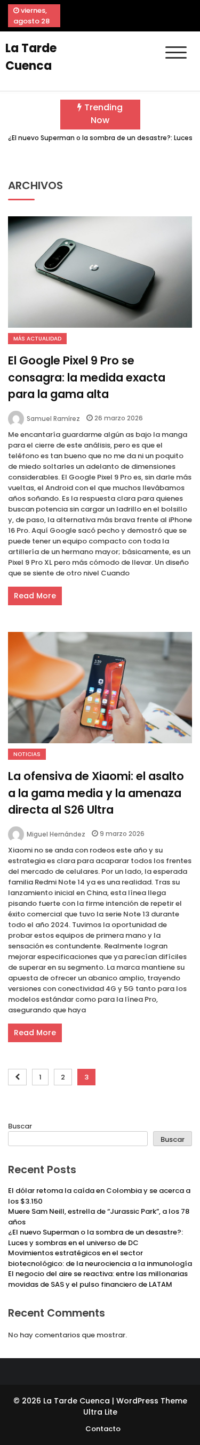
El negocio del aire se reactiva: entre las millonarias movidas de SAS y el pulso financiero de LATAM (98, 1279)
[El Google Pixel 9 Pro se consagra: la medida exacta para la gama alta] (100, 272)
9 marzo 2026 (122, 833)
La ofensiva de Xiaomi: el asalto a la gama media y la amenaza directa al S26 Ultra (96, 792)
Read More (35, 595)
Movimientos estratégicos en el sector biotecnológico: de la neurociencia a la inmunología (100, 1258)
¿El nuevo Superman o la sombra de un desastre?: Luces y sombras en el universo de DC (95, 1237)
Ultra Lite (100, 1412)
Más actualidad (37, 339)
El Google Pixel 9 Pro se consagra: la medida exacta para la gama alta (86, 377)
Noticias (27, 754)
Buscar (20, 1126)
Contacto (103, 1429)
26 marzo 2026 (118, 418)
